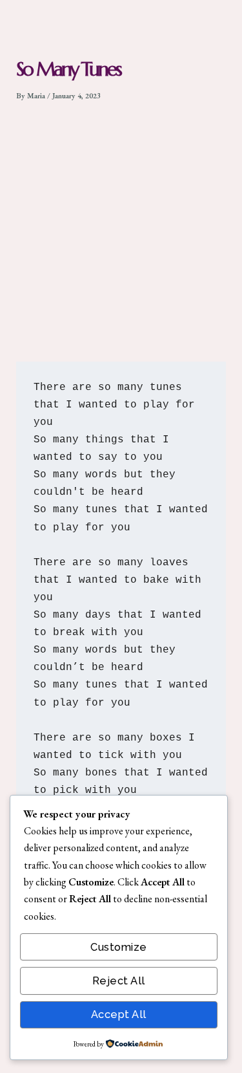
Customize (118, 947)
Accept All (118, 1014)
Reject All (118, 981)
